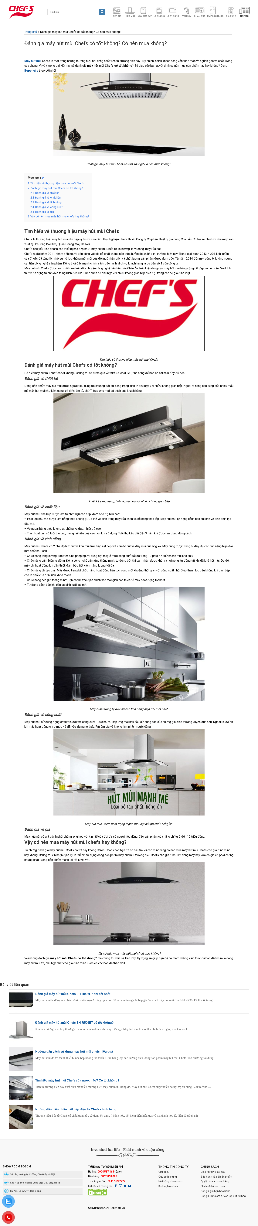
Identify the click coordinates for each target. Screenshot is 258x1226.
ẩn (43, 177)
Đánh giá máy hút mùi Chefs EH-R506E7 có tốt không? (74, 1022)
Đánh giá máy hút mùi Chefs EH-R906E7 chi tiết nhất (72, 994)
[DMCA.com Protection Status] (97, 1192)
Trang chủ (30, 32)
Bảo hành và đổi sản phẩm (216, 1176)
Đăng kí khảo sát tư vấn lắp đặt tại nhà (223, 1195)
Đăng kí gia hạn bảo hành (215, 1191)
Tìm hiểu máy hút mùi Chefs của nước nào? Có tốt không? (77, 1080)
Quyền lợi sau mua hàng (215, 1181)
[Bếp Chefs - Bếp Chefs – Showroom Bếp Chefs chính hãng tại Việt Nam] (25, 12)
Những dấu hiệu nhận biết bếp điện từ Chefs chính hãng (75, 1109)
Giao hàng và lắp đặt (213, 1171)
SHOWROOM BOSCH (17, 1166)
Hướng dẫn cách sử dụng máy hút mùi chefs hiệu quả (74, 1051)
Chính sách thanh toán (213, 1186)
